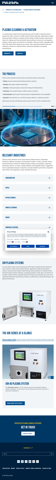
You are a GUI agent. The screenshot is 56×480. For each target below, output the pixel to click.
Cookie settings (46, 468)
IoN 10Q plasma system (38, 339)
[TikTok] (33, 461)
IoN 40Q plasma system (23, 339)
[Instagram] (22, 461)
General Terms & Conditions (33, 468)
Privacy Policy (20, 468)
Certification (6, 468)
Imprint (13, 468)
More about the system (14, 403)
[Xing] (37, 461)
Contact (20, 53)
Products (7, 53)
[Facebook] (26, 461)
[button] (53, 106)
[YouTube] (30, 461)
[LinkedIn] (18, 461)
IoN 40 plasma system (9, 339)
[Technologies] (3, 9)
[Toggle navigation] (52, 2)
